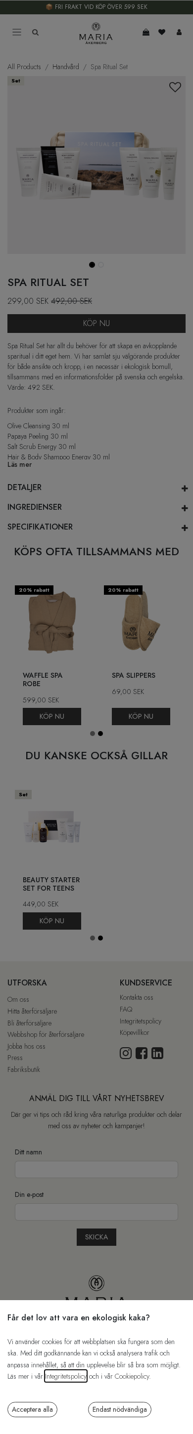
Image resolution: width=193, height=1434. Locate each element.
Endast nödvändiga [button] (120, 1409)
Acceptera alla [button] (32, 1409)
